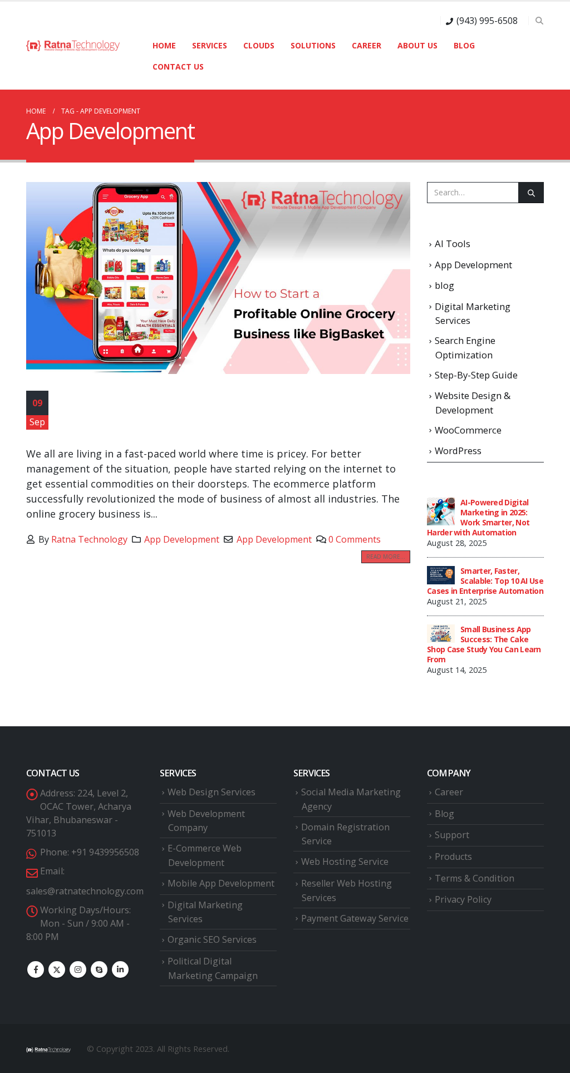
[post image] (218, 278)
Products (453, 856)
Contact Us (178, 66)
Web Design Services (211, 792)
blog (444, 285)
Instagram (78, 969)
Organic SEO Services (212, 939)
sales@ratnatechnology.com (85, 891)
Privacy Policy (463, 899)
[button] (539, 20)
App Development (181, 539)
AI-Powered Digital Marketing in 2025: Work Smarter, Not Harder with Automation (478, 517)
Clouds (258, 45)
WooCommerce (468, 430)
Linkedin (120, 969)
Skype (99, 969)
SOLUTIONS (313, 45)
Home (164, 45)
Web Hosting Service (345, 861)
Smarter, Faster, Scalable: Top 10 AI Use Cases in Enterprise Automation (485, 580)
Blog (464, 45)
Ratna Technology (89, 539)
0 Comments (354, 539)
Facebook (35, 969)
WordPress (458, 450)
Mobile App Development (221, 883)
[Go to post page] (441, 510)
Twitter (56, 969)
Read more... (385, 556)
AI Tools (452, 243)
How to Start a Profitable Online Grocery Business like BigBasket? (211, 414)
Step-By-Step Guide (476, 374)
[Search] (531, 193)
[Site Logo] (73, 45)
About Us (417, 45)
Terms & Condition (474, 878)
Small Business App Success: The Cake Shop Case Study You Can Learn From (484, 644)
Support (452, 835)
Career (366, 45)
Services (209, 45)
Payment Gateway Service (355, 918)
